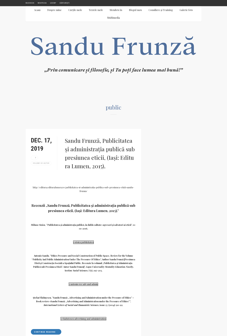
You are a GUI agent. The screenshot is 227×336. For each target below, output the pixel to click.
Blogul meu (135, 10)
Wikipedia (42, 3)
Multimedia (113, 17)
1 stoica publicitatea (83, 242)
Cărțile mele (75, 10)
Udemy (53, 3)
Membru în (116, 10)
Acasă (37, 10)
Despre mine (54, 10)
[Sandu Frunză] (113, 57)
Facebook (29, 3)
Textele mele (96, 10)
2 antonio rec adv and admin (83, 284)
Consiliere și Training (161, 10)
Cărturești (64, 3)
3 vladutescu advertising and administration (83, 318)
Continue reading (45, 332)
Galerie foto (186, 10)
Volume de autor (41, 163)
